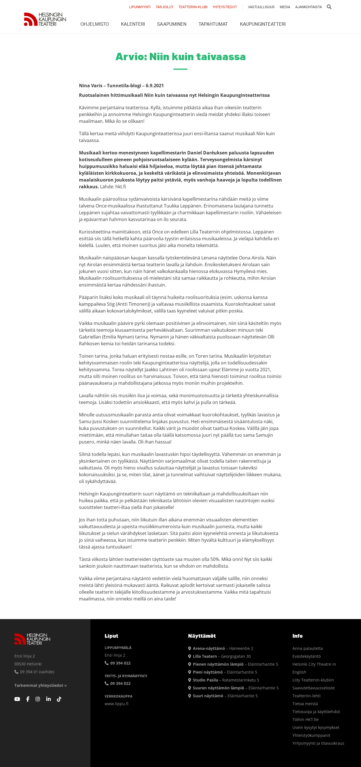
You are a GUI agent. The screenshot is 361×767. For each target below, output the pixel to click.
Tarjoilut (164, 7)
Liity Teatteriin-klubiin (313, 680)
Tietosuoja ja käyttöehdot (316, 711)
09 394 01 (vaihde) (36, 671)
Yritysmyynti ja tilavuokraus (318, 743)
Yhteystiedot (225, 7)
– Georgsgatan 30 (222, 656)
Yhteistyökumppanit (311, 735)
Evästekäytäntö (306, 656)
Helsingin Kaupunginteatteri (45, 19)
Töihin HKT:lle (305, 719)
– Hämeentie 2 (223, 648)
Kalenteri (133, 25)
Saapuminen (171, 25)
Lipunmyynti (140, 7)
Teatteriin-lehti (306, 695)
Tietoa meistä (305, 703)
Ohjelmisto (94, 25)
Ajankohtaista (308, 7)
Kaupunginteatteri (263, 25)
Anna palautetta (307, 648)
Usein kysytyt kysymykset (315, 727)
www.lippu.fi (116, 703)
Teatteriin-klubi (193, 7)
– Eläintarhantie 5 (235, 664)
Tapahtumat (213, 25)
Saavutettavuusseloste (313, 687)
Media (285, 7)
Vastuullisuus (261, 7)
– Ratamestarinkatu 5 (226, 680)
